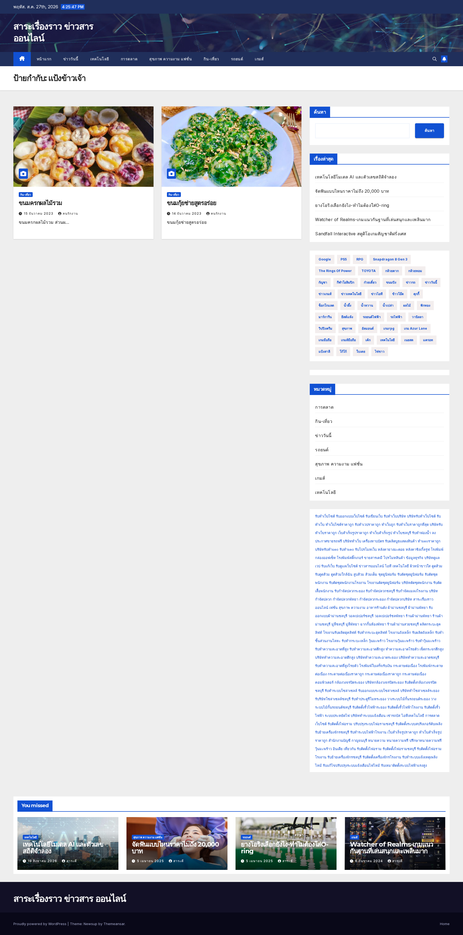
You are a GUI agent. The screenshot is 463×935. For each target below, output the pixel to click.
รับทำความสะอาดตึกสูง (366, 649)
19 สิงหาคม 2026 (43, 861)
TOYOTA (368, 271)
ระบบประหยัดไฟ (337, 715)
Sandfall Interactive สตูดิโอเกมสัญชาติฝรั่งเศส (360, 233)
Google (325, 259)
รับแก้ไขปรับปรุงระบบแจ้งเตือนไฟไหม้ (351, 765)
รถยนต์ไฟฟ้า (372, 317)
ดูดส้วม (437, 566)
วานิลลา (417, 317)
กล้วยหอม (415, 271)
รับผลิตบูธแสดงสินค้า (401, 541)
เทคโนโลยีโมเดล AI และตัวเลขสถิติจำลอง (355, 177)
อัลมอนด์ (368, 328)
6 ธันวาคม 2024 (369, 861)
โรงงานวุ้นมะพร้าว (400, 641)
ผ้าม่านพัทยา (418, 607)
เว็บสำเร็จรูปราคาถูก (353, 533)
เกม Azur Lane (415, 328)
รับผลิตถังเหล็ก (423, 632)
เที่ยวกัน (350, 749)
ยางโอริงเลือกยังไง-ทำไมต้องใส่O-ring (352, 205)
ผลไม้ (407, 305)
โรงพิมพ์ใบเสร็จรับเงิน (375, 666)
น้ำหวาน (367, 305)
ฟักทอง (425, 305)
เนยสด (408, 340)
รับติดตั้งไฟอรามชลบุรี (400, 749)
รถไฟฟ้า (396, 317)
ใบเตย (360, 351)
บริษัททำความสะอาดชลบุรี (419, 657)
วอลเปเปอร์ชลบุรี (361, 616)
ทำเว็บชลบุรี (402, 533)
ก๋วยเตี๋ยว (370, 282)
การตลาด (129, 59)
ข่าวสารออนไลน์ (371, 566)
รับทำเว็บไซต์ (325, 516)
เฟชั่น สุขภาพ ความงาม (347, 607)
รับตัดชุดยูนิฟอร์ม (410, 574)
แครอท (428, 340)
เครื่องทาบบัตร (373, 541)
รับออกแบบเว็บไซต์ (350, 516)
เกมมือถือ (325, 340)
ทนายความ (377, 740)
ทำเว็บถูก (388, 524)
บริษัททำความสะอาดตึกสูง (335, 657)
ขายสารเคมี (373, 558)
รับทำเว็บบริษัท (395, 516)
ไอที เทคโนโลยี (397, 566)
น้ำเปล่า (388, 305)
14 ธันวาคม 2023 (187, 213)
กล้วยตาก (392, 271)
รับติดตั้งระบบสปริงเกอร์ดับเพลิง (418, 724)
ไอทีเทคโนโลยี (412, 715)
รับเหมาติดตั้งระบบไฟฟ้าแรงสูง (404, 765)
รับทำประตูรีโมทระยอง (369, 699)
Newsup (90, 924)
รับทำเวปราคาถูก (367, 524)
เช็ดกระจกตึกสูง (431, 649)
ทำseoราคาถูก (429, 541)
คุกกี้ (416, 294)
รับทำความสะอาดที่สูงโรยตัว (336, 666)
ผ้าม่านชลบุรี (397, 607)
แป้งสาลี (324, 351)
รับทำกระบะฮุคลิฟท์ (372, 632)
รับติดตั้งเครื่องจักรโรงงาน (382, 757)
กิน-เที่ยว (211, 59)
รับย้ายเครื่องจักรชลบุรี (332, 732)
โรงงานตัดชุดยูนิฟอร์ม (384, 582)
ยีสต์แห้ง (347, 317)
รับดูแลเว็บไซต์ (347, 566)
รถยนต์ (237, 59)
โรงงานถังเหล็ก (399, 632)
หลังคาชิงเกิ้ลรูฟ (418, 549)
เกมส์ (259, 59)
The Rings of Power (335, 271)
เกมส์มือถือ (348, 340)
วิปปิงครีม (325, 328)
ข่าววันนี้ (71, 59)
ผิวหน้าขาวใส (420, 566)
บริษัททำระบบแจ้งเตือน (368, 715)
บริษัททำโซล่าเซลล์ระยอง (419, 690)
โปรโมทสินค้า (394, 558)
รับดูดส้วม (322, 574)
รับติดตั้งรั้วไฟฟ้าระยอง (369, 707)
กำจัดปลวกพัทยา (345, 599)
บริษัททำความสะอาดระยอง (377, 657)
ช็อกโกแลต (326, 305)
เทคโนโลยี (99, 59)
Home (445, 924)
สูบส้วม (358, 574)
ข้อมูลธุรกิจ (414, 558)
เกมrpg (388, 328)
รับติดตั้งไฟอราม (340, 724)
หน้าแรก (44, 59)
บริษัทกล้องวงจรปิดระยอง (384, 682)
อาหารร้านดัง (377, 607)
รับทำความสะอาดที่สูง (331, 649)
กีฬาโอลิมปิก (345, 282)
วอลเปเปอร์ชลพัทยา (390, 616)
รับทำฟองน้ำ (421, 533)
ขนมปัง (391, 282)
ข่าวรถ (410, 282)
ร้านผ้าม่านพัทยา (418, 616)
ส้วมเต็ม (371, 574)
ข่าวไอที (377, 294)
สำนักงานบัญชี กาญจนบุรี (347, 740)
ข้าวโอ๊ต (398, 294)
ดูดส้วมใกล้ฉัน (341, 574)
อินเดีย (338, 749)
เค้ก (368, 340)
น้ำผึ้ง (347, 305)
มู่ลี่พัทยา (352, 624)
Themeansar (114, 924)
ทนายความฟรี (397, 740)
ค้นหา (320, 112)
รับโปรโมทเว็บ (366, 549)
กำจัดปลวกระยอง (372, 599)
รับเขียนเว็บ (374, 516)
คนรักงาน (70, 213)
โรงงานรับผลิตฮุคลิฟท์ (339, 632)
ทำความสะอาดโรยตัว (402, 649)
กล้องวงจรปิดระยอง (349, 682)
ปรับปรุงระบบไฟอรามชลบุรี (373, 724)
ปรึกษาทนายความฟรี (425, 740)
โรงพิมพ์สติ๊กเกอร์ (350, 558)
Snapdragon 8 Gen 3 (390, 259)
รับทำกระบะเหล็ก (355, 641)
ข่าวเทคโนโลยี (351, 294)
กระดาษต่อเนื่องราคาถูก (346, 674)
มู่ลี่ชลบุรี (338, 624)
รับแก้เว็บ (328, 566)
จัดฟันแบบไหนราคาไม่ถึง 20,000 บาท (352, 191)
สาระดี (71, 861)
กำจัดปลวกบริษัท (399, 599)
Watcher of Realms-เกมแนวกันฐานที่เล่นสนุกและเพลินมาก (373, 219)
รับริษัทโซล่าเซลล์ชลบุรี (332, 699)
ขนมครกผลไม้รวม (40, 203)
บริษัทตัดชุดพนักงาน (417, 582)
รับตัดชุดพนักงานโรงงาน (347, 582)
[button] (434, 59)
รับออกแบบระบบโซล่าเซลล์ (378, 690)
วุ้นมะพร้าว (377, 641)
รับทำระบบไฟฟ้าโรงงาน (368, 732)
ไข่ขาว (379, 351)
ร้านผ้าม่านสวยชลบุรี (403, 624)
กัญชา (323, 282)
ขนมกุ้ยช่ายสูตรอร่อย (191, 203)
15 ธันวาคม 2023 (39, 213)
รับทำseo (346, 549)
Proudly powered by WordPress (40, 924)
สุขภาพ (347, 328)
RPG (359, 259)
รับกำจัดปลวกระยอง (349, 591)
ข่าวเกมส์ (325, 294)
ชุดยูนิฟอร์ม (387, 574)
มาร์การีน (325, 317)
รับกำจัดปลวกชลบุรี (380, 591)
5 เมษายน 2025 (151, 861)
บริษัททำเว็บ (352, 541)
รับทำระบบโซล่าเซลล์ (341, 690)
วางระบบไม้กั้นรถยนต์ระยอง (408, 699)
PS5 (344, 259)
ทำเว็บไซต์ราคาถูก (340, 524)
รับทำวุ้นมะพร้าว (427, 641)
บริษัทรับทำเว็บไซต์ (422, 516)
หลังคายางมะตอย (391, 549)
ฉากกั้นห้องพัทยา (373, 624)
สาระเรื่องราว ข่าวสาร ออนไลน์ (69, 898)
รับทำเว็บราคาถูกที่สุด (412, 524)
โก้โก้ (343, 351)
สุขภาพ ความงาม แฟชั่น (170, 59)
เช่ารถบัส (393, 715)
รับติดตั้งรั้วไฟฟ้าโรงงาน (405, 707)
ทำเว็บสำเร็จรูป (380, 533)
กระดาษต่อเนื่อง (405, 666)
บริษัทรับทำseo (326, 549)
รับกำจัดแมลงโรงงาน (412, 591)
